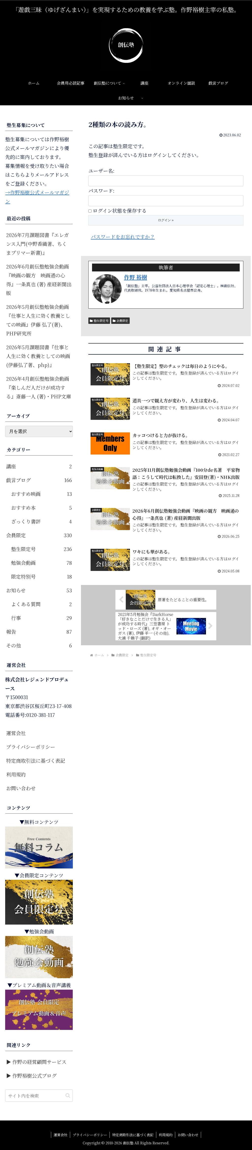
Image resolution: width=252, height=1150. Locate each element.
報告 (39, 631)
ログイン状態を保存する (120, 210)
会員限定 (122, 320)
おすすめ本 (41, 507)
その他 (39, 645)
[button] (67, 1095)
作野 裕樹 (135, 277)
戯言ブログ (39, 480)
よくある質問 (41, 604)
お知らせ (39, 590)
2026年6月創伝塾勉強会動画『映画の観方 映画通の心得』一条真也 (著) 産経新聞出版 (39, 280)
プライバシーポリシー (30, 746)
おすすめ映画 (41, 493)
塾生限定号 (101, 320)
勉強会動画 (41, 562)
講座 (39, 466)
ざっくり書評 (41, 521)
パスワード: (101, 190)
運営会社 (16, 733)
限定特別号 (41, 576)
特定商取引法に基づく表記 (35, 760)
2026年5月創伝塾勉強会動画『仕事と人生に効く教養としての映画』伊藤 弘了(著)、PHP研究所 (38, 320)
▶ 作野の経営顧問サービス (36, 1061)
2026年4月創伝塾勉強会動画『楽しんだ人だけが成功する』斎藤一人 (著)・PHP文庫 (38, 387)
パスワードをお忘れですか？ (123, 236)
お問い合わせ (21, 788)
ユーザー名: (101, 170)
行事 (41, 617)
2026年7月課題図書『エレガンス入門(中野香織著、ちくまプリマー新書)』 (37, 243)
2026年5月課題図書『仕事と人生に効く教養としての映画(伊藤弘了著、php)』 (38, 356)
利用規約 (16, 774)
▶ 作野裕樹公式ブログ (31, 1075)
